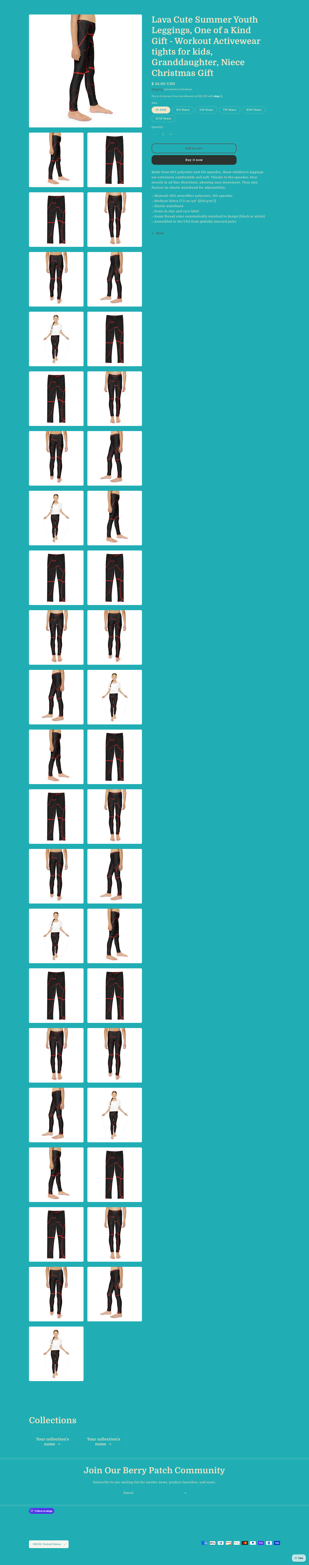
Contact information (189, 1557)
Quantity (157, 127)
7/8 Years (229, 109)
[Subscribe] (185, 1493)
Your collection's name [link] (52, 1441)
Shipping (157, 89)
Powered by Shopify (77, 1557)
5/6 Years (206, 109)
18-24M (161, 109)
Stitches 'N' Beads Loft (52, 1557)
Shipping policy (165, 1557)
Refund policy (100, 1557)
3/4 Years (183, 109)
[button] (8, 4)
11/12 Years (163, 118)
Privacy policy (120, 1557)
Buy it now (194, 160)
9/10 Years (253, 109)
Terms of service (142, 1557)
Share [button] (160, 233)
